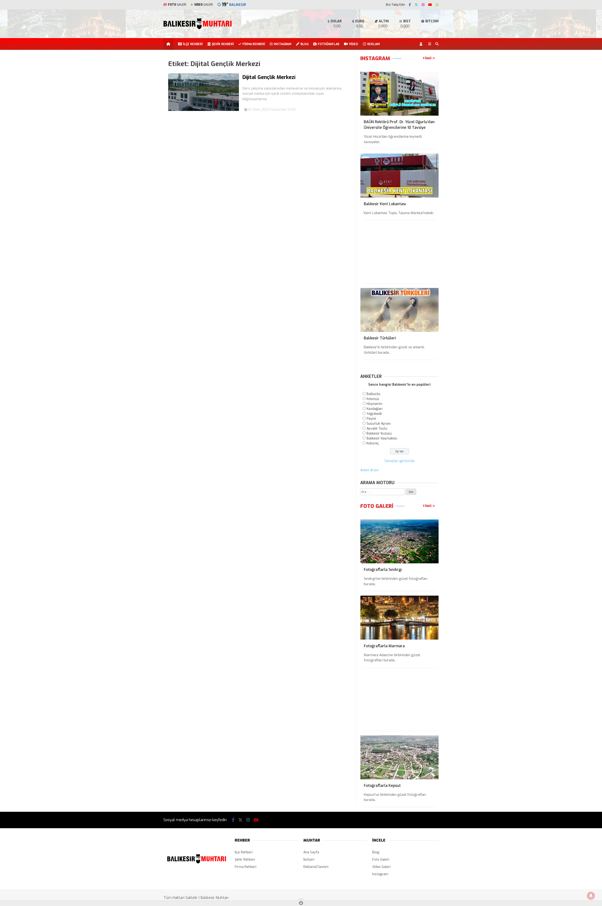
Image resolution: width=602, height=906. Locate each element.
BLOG (305, 44)
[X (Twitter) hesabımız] (416, 5)
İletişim (308, 859)
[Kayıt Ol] (422, 44)
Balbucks (373, 394)
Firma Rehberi (245, 867)
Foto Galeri (380, 859)
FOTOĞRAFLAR (328, 44)
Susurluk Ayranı (379, 423)
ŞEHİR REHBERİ (223, 44)
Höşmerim (374, 404)
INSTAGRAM (282, 44)
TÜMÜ (427, 58)
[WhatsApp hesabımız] (437, 5)
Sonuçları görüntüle (399, 461)
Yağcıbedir (374, 414)
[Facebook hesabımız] (410, 5)
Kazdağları (375, 409)
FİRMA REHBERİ (253, 44)
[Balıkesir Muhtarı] (197, 28)
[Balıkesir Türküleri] (399, 310)
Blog (375, 852)
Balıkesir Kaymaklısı (382, 438)
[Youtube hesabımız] (430, 5)
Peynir (371, 418)
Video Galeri (381, 867)
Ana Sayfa (311, 852)
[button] (169, 44)
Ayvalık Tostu (377, 428)
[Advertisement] (140, 125)
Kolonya (373, 399)
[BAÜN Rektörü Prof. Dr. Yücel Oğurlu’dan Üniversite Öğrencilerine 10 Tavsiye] (399, 94)
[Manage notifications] (591, 895)
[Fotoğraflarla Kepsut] (399, 757)
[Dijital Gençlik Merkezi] (203, 110)
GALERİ (177, 5)
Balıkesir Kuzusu (379, 433)
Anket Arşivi (369, 470)
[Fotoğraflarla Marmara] (399, 617)
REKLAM (373, 44)
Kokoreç (373, 443)
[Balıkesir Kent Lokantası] (399, 175)
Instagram (380, 874)
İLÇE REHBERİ (193, 44)
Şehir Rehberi (245, 859)
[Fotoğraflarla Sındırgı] (399, 541)
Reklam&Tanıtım (316, 867)
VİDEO (353, 44)
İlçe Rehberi (244, 852)
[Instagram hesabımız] (423, 5)
